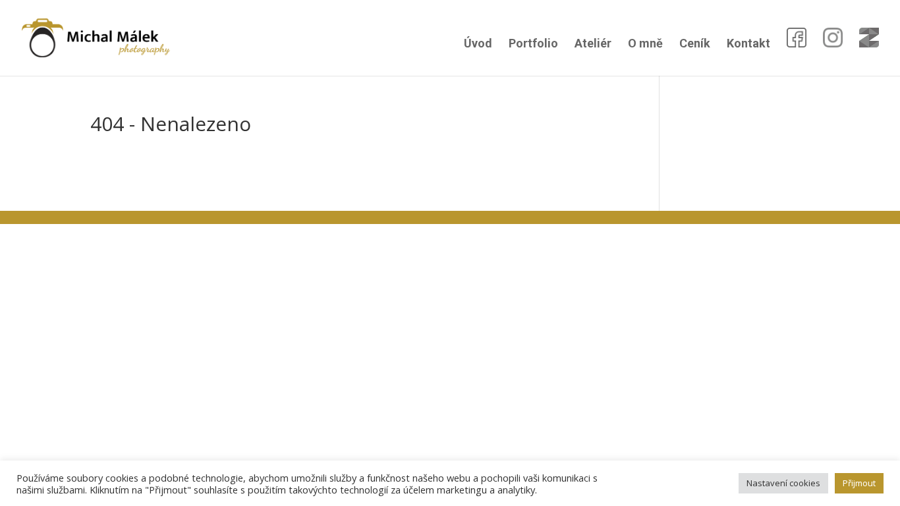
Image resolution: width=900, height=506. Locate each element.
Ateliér (593, 44)
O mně (645, 44)
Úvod (478, 44)
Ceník (694, 44)
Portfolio (533, 44)
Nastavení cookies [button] (783, 483)
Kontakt (748, 44)
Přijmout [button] (859, 483)
